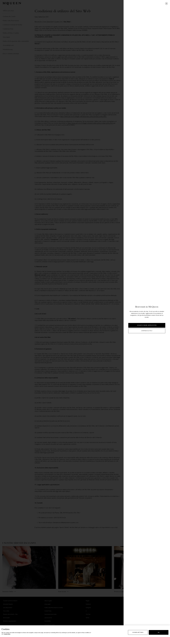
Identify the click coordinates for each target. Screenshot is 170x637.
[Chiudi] (166, 3)
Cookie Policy (7, 634)
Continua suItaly (146, 330)
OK (158, 632)
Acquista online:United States (147, 325)
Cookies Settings (137, 632)
